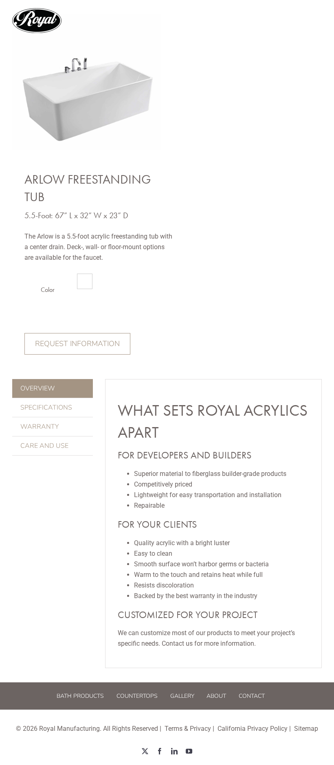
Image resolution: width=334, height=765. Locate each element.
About (216, 696)
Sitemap (306, 728)
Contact (252, 696)
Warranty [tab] (39, 426)
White (84, 281)
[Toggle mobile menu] (317, 20)
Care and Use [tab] (44, 445)
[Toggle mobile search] (301, 20)
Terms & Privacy (188, 728)
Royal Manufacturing (69, 728)
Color (48, 289)
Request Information (77, 344)
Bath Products (80, 696)
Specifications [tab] (46, 407)
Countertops (137, 696)
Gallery (182, 696)
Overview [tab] (37, 388)
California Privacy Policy (253, 728)
